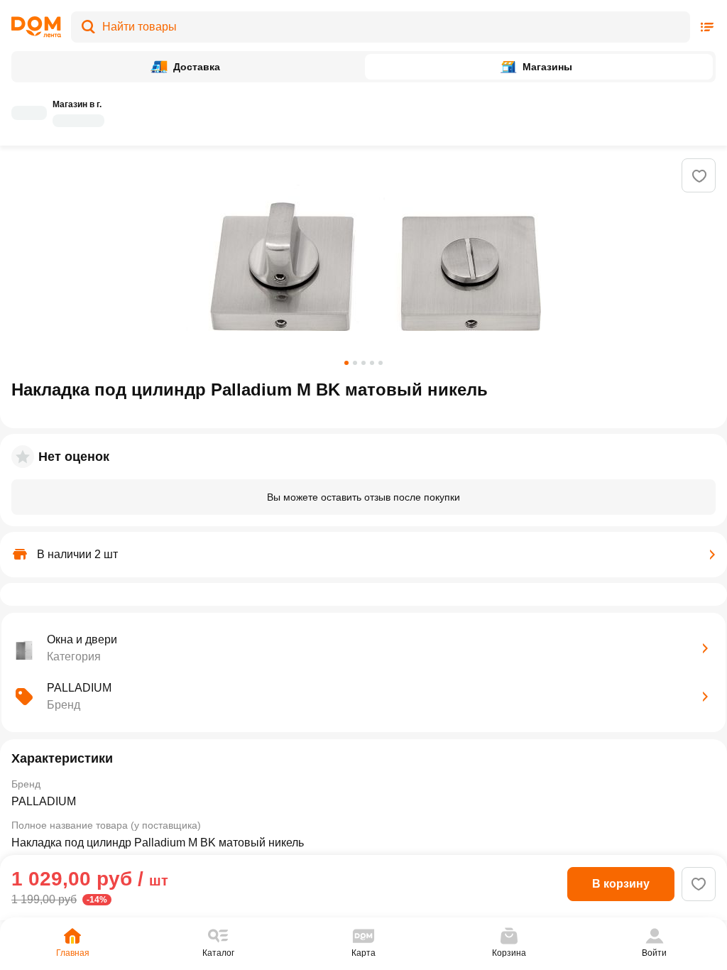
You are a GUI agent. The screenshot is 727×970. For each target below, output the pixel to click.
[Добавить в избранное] (699, 176)
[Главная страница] (36, 27)
